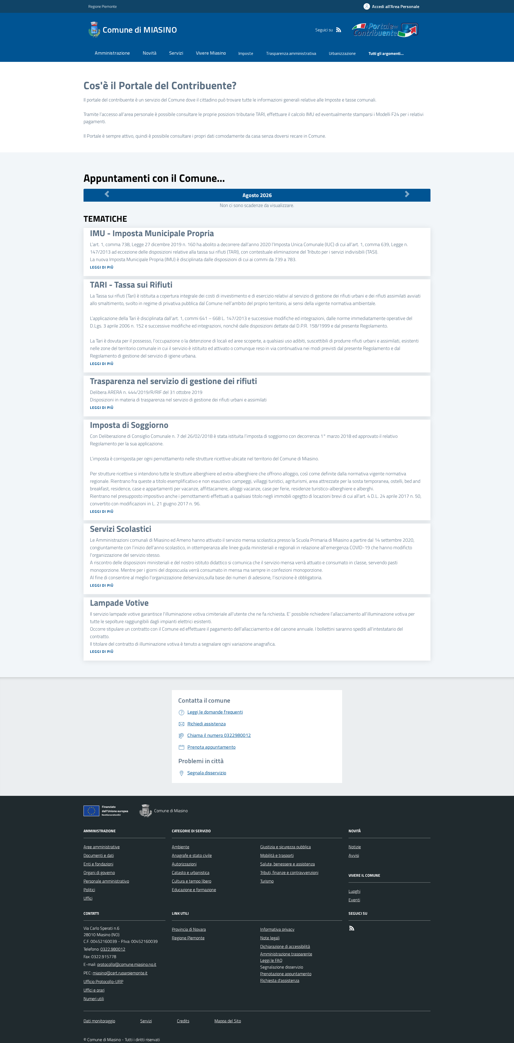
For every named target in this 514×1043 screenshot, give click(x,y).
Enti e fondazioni (98, 864)
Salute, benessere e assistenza (287, 864)
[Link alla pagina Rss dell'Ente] (352, 928)
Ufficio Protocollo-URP (103, 981)
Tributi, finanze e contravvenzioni (289, 872)
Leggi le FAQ (271, 960)
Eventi (354, 900)
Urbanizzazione (342, 53)
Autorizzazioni (184, 864)
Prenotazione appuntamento (285, 973)
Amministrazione (112, 53)
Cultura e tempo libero (191, 881)
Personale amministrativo (106, 881)
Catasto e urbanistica (190, 872)
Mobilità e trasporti (277, 855)
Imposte (246, 53)
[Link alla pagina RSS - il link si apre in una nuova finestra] (338, 30)
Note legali (269, 938)
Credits (183, 1021)
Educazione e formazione (194, 889)
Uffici (88, 898)
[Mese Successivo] (407, 194)
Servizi (176, 53)
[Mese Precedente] (106, 194)
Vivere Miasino (211, 53)
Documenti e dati (99, 855)
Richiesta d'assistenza (279, 980)
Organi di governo (99, 872)
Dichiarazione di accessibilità (285, 946)
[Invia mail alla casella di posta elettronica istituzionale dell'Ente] (126, 964)
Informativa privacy (277, 929)
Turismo (267, 881)
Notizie (355, 847)
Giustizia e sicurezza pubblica (285, 847)
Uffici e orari (94, 990)
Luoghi (354, 891)
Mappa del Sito (227, 1021)
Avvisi (354, 855)
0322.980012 (112, 949)
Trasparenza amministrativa (291, 53)
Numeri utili (94, 998)
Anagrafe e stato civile (192, 855)
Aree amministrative (102, 847)
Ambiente (180, 847)
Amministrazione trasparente (286, 954)
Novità (149, 53)
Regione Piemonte (102, 6)
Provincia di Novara (189, 929)
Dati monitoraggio (99, 1021)
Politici (89, 889)
